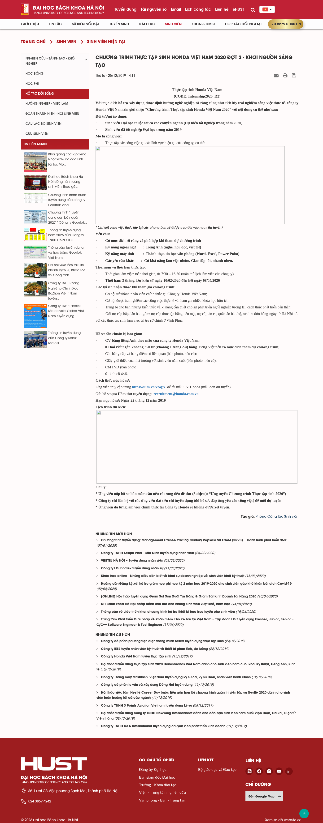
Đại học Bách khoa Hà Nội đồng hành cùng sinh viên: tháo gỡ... (65, 182)
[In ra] (286, 75)
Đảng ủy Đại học (152, 769)
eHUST (238, 9)
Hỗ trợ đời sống (40, 93)
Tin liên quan (35, 144)
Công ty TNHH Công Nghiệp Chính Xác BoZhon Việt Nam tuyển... (63, 291)
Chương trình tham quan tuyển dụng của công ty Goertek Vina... (67, 200)
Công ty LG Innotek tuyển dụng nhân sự (132, 568)
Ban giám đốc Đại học (157, 777)
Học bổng (35, 73)
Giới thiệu (30, 24)
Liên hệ (221, 9)
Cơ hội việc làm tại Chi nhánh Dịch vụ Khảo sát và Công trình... (66, 270)
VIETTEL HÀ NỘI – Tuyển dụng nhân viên (132, 560)
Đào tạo (147, 24)
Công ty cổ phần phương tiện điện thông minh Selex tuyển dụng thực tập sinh (162, 641)
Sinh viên (173, 24)
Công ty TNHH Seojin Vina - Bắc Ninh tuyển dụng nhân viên (147, 553)
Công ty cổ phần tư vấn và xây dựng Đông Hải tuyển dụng (146, 685)
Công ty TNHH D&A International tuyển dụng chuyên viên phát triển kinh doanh (163, 726)
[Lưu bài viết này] (294, 75)
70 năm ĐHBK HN (286, 24)
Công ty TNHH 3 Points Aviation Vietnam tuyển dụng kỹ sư (146, 705)
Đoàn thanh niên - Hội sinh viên (52, 113)
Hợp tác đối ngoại (243, 24)
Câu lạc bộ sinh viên (43, 123)
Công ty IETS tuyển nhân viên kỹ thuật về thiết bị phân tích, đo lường (154, 649)
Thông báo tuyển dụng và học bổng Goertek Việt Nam (65, 253)
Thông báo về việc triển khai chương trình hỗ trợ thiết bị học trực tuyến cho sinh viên (168, 612)
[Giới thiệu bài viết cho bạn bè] (277, 75)
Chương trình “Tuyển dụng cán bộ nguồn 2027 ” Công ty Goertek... (67, 217)
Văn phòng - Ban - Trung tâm (162, 800)
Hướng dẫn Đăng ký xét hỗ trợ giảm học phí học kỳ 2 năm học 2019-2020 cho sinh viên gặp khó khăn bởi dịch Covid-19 (196, 583)
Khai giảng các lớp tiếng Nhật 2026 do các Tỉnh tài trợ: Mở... (67, 159)
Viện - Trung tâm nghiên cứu (162, 792)
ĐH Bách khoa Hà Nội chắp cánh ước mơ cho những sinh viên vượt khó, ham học (165, 604)
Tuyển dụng (125, 9)
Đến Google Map (262, 796)
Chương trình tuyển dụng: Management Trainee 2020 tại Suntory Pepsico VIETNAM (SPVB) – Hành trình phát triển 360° (194, 540)
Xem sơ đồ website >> (283, 820)
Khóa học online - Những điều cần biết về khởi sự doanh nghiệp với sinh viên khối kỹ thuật (172, 576)
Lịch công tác (198, 9)
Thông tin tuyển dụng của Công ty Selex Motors (64, 338)
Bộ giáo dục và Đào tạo (217, 769)
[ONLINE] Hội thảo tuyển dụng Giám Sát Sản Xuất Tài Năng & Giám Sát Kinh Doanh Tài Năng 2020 (178, 596)
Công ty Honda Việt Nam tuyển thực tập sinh (136, 656)
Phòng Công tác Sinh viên (277, 516)
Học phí (32, 83)
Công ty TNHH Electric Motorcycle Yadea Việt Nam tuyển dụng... (66, 311)
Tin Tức (55, 24)
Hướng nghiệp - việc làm (47, 103)
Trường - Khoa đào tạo (157, 784)
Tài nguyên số (154, 9)
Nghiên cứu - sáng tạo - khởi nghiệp (50, 61)
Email (176, 9)
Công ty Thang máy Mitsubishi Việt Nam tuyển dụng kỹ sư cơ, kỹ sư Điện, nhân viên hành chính (176, 677)
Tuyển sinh (119, 24)
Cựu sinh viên (37, 134)
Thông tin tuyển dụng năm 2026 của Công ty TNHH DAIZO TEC (66, 235)
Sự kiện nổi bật (86, 24)
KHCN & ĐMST (203, 24)
